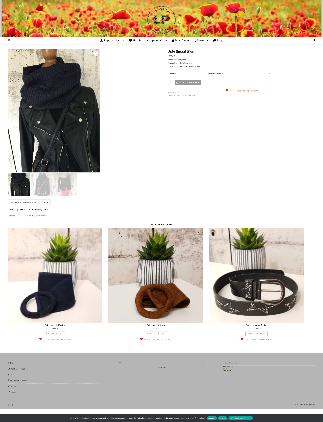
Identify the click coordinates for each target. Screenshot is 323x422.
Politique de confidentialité (241, 418)
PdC (11, 375)
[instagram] (12, 405)
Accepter (212, 418)
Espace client (112, 40)
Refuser (222, 418)
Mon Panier (182, 40)
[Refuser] (320, 418)
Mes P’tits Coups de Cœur (149, 40)
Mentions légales (17, 369)
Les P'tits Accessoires (185, 95)
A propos (202, 40)
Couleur (172, 73)
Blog (219, 40)
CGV (11, 363)
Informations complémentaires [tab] (23, 202)
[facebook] (9, 405)
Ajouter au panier (189, 83)
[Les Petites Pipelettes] (161, 18)
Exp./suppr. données (18, 380)
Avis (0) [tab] (44, 202)
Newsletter (14, 386)
